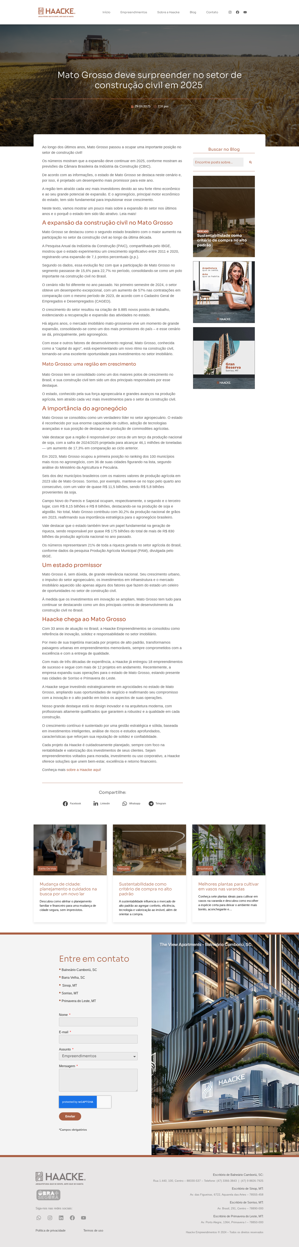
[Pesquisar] (250, 162)
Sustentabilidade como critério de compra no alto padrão (145, 889)
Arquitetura (203, 231)
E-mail (64, 1032)
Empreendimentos (133, 12)
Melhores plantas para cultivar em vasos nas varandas (216, 240)
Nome (64, 1015)
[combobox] (218, 162)
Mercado (123, 868)
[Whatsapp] (39, 1218)
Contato (212, 12)
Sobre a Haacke (168, 12)
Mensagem (67, 1066)
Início (106, 12)
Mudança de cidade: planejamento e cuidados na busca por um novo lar (68, 889)
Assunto (65, 1049)
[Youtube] (245, 12)
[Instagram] (230, 12)
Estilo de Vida (47, 868)
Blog (193, 12)
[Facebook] (238, 12)
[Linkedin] (61, 1218)
